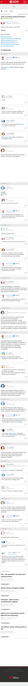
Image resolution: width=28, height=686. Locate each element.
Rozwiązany (5, 18)
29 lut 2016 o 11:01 (10, 517)
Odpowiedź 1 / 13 (5, 54)
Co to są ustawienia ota (7, 46)
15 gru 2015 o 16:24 (10, 109)
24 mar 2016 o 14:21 (10, 488)
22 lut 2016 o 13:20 (10, 122)
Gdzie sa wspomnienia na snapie (10, 44)
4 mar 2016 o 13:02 (10, 250)
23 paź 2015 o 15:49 (9, 404)
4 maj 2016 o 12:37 (10, 265)
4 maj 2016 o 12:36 (10, 212)
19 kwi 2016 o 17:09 (10, 542)
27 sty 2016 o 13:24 (10, 354)
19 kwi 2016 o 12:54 (9, 533)
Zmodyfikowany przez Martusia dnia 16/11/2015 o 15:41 (16, 466)
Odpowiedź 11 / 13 (6, 461)
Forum (5, 11)
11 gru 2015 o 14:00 (10, 239)
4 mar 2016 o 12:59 (10, 134)
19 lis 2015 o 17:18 (10, 475)
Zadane (6, 137)
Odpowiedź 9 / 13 (5, 399)
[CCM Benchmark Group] (14, 677)
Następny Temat (22, 14)
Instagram (6, 67)
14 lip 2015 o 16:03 (9, 188)
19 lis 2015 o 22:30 (10, 200)
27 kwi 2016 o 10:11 (9, 151)
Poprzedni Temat (6, 14)
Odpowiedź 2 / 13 (5, 146)
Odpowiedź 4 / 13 (5, 225)
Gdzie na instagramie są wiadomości (11, 38)
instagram (14, 433)
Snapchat (4, 470)
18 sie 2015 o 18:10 (9, 283)
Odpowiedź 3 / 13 (5, 183)
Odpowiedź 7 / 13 (5, 332)
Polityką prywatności (8, 671)
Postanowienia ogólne (16, 669)
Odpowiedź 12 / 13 (6, 498)
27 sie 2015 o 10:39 (9, 386)
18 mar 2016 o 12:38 (10, 416)
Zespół (8, 669)
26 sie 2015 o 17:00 (9, 337)
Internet (11, 11)
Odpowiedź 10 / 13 (6, 443)
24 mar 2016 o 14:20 (10, 367)
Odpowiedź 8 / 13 (5, 381)
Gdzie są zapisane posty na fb (9, 40)
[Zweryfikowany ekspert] (14, 57)
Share (4, 30)
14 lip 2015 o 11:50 (9, 59)
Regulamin (21, 671)
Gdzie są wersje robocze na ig (9, 42)
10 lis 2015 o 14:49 (9, 448)
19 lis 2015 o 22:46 (10, 296)
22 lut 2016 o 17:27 (9, 503)
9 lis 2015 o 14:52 (9, 97)
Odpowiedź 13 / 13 (6, 528)
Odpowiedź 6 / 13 (5, 308)
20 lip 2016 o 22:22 (16, 23)
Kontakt (16, 671)
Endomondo (12, 556)
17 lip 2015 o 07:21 (9, 230)
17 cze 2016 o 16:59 (10, 431)
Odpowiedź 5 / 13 (5, 278)
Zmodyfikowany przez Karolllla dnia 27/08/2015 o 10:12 (16, 313)
